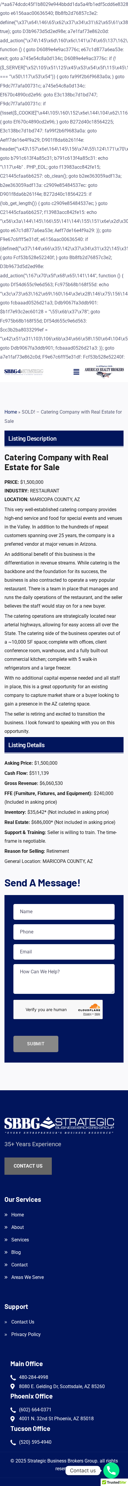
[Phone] (111, 1470)
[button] (76, 371)
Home (10, 412)
